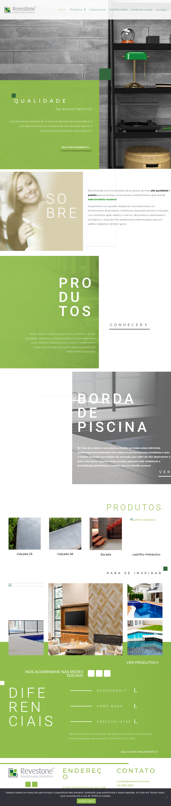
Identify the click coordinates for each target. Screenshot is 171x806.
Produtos (76, 9)
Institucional (97, 9)
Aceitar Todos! (86, 801)
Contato (161, 9)
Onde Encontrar (141, 9)
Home (62, 9)
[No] (166, 797)
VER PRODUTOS (141, 662)
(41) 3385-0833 (125, 785)
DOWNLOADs (118, 9)
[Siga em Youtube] (107, 673)
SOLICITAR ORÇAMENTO (74, 147)
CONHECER (127, 325)
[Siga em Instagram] (99, 673)
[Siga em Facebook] (91, 673)
